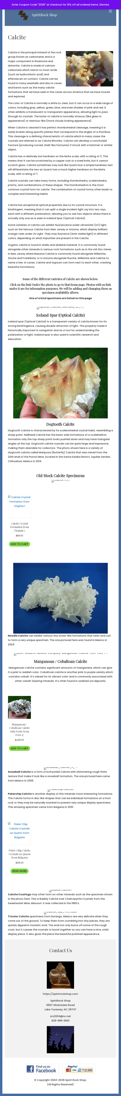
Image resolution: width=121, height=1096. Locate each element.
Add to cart (19, 544)
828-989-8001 (60, 1021)
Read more (19, 871)
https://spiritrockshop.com (60, 994)
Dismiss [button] (104, 4)
